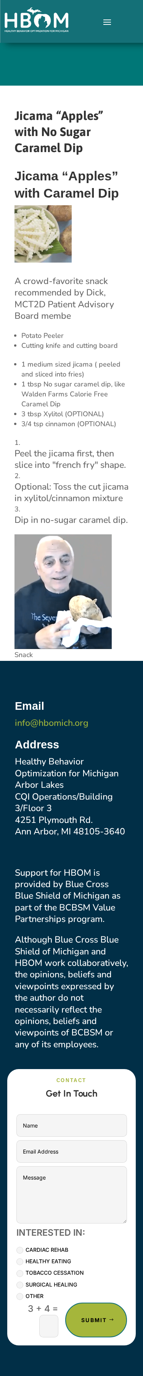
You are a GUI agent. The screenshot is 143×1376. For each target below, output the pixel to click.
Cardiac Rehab (47, 1249)
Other (34, 1296)
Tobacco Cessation (55, 1272)
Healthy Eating (48, 1261)
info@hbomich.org (51, 723)
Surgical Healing (51, 1284)
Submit (94, 1320)
